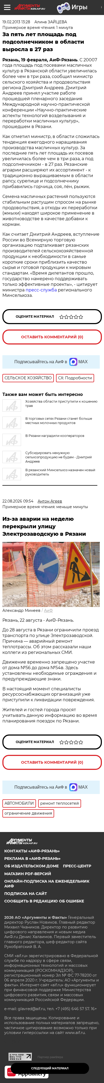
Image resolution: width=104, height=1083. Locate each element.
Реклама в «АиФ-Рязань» (32, 858)
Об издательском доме (31, 866)
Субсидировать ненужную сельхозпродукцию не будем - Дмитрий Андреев (58, 457)
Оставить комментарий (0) (52, 337)
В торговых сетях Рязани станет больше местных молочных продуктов (58, 421)
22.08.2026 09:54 (17, 501)
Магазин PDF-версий (27, 873)
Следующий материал (50, 1068)
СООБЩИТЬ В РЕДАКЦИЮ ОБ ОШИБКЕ (44, 901)
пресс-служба (41, 290)
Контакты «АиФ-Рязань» (32, 851)
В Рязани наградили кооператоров (54, 436)
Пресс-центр (77, 866)
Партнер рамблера (50, 1057)
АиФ (48, 610)
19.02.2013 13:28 (16, 22)
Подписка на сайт (25, 893)
